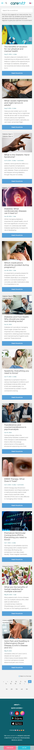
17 (20, 683)
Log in (24, 748)
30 (17, 689)
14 (6, 683)
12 (25, 681)
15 (10, 683)
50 (27, 689)
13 (29, 681)
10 (16, 681)
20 (11, 689)
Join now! (10, 748)
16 (15, 683)
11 (20, 681)
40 (22, 689)
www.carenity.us (12, 735)
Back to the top (25, 676)
